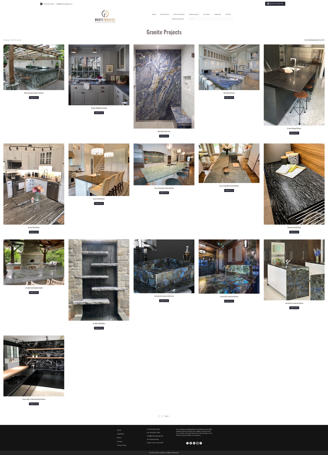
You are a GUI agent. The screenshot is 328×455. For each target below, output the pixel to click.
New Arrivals (164, 14)
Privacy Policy (121, 445)
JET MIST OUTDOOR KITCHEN (33, 288)
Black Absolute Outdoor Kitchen (33, 93)
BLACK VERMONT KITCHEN (99, 108)
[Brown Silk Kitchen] (33, 184)
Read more (34, 97)
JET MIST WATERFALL (99, 323)
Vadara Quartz (194, 14)
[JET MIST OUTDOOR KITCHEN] (33, 262)
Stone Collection (179, 14)
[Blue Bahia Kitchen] (229, 67)
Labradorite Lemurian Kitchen (229, 296)
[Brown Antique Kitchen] (294, 85)
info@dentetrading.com (64, 4)
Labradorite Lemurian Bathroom (164, 296)
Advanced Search (178, 19)
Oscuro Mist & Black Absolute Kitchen (33, 399)
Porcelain (206, 14)
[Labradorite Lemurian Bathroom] (164, 266)
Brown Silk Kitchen (34, 227)
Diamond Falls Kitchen (294, 227)
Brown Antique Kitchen (294, 128)
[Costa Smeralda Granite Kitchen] (164, 164)
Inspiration (217, 14)
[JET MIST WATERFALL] (99, 280)
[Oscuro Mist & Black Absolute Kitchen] (33, 366)
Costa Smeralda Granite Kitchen (164, 188)
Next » (167, 416)
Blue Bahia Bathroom (164, 131)
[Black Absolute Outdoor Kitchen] (33, 67)
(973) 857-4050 (49, 4)
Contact (228, 14)
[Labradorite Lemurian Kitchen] (229, 266)
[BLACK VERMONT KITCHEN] (99, 75)
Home (154, 14)
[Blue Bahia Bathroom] (164, 86)
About (119, 438)
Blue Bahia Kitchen (229, 93)
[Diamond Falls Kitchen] (294, 184)
